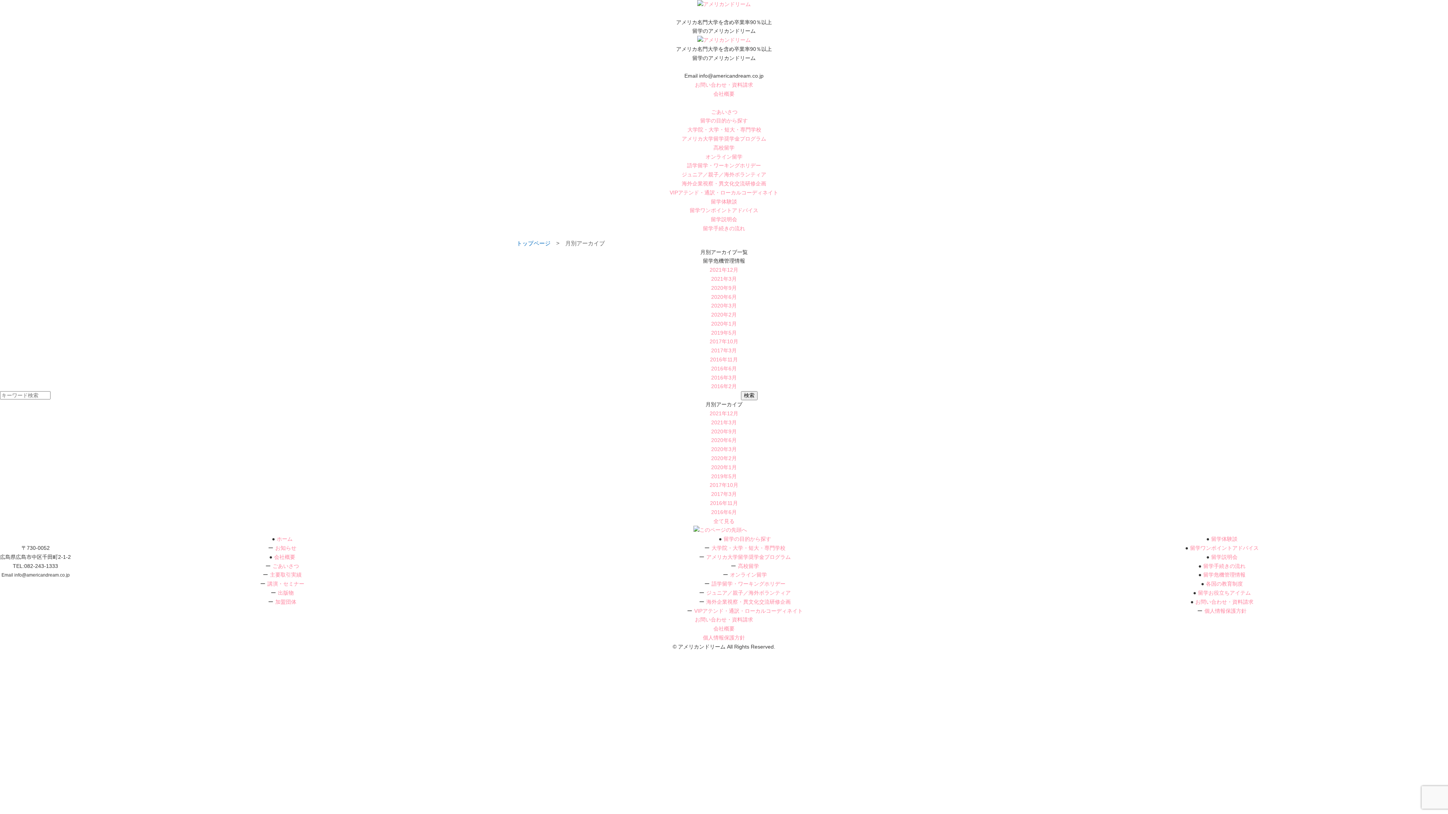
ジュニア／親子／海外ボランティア (724, 174)
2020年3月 (724, 306)
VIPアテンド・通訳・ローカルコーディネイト (724, 193)
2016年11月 (724, 360)
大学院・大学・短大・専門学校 (724, 130)
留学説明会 (724, 219)
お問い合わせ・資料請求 (724, 85)
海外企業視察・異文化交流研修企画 (724, 184)
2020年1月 (724, 324)
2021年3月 (724, 279)
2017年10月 (724, 341)
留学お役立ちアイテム (1224, 593)
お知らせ (285, 548)
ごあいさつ (724, 112)
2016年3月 (724, 378)
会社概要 (724, 94)
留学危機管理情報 (1224, 575)
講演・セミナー (285, 584)
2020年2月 (724, 315)
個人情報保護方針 (1225, 611)
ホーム (285, 539)
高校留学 (724, 148)
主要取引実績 (286, 575)
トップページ (534, 243)
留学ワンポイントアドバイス (724, 210)
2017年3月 (724, 350)
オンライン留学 (724, 157)
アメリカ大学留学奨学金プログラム (724, 139)
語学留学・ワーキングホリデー (724, 165)
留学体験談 (724, 202)
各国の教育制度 (1224, 584)
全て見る (724, 521)
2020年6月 (724, 297)
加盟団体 (285, 602)
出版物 (286, 593)
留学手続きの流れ (724, 228)
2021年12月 (724, 270)
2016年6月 (724, 369)
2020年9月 (724, 288)
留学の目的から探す (724, 121)
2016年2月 (724, 386)
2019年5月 (724, 333)
